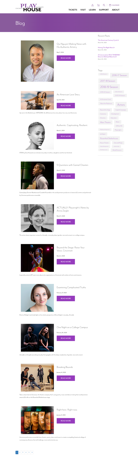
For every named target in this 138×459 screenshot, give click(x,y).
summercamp (116, 146)
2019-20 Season (105, 92)
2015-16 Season (103, 74)
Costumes (103, 114)
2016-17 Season (119, 75)
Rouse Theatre (104, 143)
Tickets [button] (73, 9)
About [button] (116, 9)
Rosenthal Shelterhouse (109, 138)
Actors (121, 105)
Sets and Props (118, 143)
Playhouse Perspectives (105, 129)
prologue (102, 134)
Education (114, 118)
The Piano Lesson (103, 149)
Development (115, 114)
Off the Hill (119, 126)
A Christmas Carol (105, 99)
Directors (103, 118)
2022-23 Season (118, 91)
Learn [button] (92, 9)
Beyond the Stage (105, 110)
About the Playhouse (106, 103)
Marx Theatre (105, 122)
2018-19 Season (109, 87)
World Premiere (117, 150)
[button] (93, 5)
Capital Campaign (120, 110)
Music (117, 122)
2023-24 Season (120, 95)
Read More (66, 58)
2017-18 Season (107, 80)
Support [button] (104, 9)
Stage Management (104, 146)
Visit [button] (83, 9)
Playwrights (118, 130)
